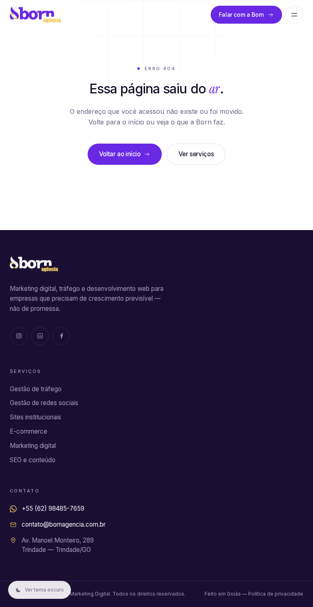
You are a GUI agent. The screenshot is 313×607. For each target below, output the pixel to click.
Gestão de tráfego (36, 389)
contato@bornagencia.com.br (64, 524)
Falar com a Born (241, 14)
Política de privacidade (275, 594)
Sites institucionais (35, 417)
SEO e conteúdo (32, 460)
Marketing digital (33, 446)
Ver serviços (196, 154)
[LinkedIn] (40, 336)
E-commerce (28, 431)
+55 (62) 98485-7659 (53, 508)
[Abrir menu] (294, 15)
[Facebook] (61, 336)
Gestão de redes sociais (44, 403)
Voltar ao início (120, 154)
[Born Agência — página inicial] (35, 15)
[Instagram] (19, 336)
